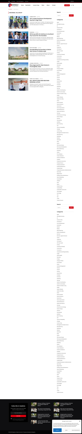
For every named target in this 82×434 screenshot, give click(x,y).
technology (59, 193)
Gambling (59, 86)
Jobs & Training (60, 123)
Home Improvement (60, 107)
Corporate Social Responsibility (63, 59)
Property (58, 159)
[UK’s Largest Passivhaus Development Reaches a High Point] (18, 22)
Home (22, 5)
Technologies (59, 191)
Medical (58, 138)
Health (58, 95)
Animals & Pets (59, 27)
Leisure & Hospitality (61, 127)
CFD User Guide (60, 50)
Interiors (58, 118)
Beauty (58, 36)
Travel (58, 198)
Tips (57, 194)
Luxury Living (36, 5)
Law (57, 125)
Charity (58, 52)
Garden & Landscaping (61, 90)
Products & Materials (61, 157)
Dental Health (59, 63)
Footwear (58, 82)
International (59, 120)
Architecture (59, 29)
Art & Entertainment (60, 31)
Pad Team (26, 1)
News (43, 5)
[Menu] (9, 1)
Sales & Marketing (60, 177)
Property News (59, 168)
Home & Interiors (60, 104)
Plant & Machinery (60, 148)
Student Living (59, 186)
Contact (54, 5)
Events (58, 72)
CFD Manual (59, 49)
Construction (59, 56)
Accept (57, 430)
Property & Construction (61, 161)
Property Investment (61, 164)
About (48, 5)
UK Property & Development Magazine (28, 432)
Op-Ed (58, 143)
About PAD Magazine (20, 1)
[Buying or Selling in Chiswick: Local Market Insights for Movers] (34, 404)
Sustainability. (59, 187)
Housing (58, 113)
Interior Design (60, 116)
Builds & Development (33, 47)
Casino (58, 45)
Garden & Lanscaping (61, 91)
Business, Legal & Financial (34, 78)
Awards (58, 34)
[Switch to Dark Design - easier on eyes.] (71, 5)
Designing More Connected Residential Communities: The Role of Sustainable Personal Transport (44, 416)
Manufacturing (60, 134)
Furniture (58, 84)
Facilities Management (61, 74)
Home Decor (59, 106)
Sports (58, 184)
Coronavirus (59, 57)
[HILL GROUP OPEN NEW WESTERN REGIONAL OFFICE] (18, 84)
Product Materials (60, 155)
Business (58, 41)
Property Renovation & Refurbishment (64, 170)
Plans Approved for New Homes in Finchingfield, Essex (39, 65)
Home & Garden (60, 102)
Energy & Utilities (60, 68)
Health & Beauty (60, 97)
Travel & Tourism (60, 200)
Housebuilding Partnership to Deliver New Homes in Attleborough (40, 50)
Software (58, 180)
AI (57, 25)
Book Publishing (60, 38)
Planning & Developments (62, 146)
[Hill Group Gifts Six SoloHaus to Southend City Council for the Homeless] (18, 37)
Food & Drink (59, 81)
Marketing (59, 136)
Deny (66, 430)
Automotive (59, 33)
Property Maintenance (61, 166)
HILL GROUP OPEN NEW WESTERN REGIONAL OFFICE (39, 81)
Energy (58, 66)
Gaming (58, 88)
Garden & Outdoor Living (61, 93)
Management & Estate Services (63, 132)
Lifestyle (58, 129)
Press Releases (59, 154)
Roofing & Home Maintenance (62, 175)
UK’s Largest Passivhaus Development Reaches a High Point (41, 19)
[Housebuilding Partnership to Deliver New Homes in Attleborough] (18, 53)
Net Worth (59, 139)
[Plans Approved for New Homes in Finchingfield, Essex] (18, 68)
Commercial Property (61, 54)
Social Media (59, 178)
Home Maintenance (60, 109)
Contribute (13, 1)
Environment (59, 70)
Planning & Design (33, 16)
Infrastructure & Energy (61, 114)
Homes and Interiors (61, 111)
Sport (58, 182)
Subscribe (67, 5)
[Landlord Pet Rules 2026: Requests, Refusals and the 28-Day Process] (34, 422)
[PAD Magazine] (13, 5)
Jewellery (58, 122)
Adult (58, 22)
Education (59, 65)
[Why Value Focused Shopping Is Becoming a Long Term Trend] (34, 410)
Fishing (58, 79)
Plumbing (59, 150)
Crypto (58, 61)
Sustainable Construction (34, 63)
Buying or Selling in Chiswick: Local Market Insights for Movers (44, 404)
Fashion (58, 75)
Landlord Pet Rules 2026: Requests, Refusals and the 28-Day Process (44, 422)
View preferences (76, 430)
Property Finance (60, 162)
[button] (79, 421)
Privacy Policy (18, 419)
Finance (58, 77)
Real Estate (59, 171)
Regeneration (32, 32)
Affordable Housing (60, 24)
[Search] (73, 5)
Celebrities (59, 47)
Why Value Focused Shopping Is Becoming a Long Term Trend (44, 409)
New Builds (27, 5)
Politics (58, 152)
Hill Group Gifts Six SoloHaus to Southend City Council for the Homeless (41, 34)
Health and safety (60, 98)
